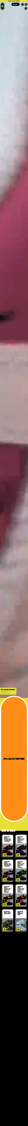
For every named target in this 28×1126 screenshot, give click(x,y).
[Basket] (26, 4)
